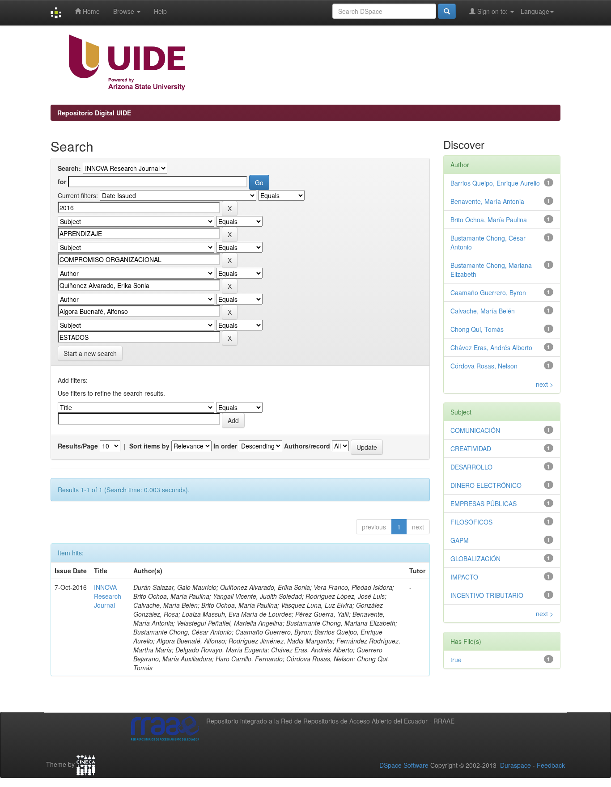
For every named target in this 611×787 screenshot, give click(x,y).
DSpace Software (404, 765)
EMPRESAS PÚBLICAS (483, 503)
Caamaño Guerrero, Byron (488, 292)
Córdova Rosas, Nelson (484, 365)
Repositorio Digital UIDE (94, 112)
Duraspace (515, 765)
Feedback (551, 765)
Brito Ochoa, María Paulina (488, 219)
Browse (124, 11)
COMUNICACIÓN (475, 430)
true (456, 659)
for (62, 181)
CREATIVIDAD (470, 448)
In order (225, 445)
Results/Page (78, 445)
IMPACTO (464, 576)
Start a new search (90, 353)
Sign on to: (492, 11)
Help (160, 11)
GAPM (459, 540)
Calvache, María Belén (482, 310)
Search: (69, 168)
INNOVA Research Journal (107, 596)
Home (90, 11)
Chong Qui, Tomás (477, 329)
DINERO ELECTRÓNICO (486, 485)
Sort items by (149, 445)
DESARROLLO (471, 466)
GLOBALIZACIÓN (475, 558)
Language (535, 11)
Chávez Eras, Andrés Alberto (491, 347)
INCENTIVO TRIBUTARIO (486, 595)
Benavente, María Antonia (487, 201)
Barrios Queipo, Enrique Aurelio (495, 182)
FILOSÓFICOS (471, 521)
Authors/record (307, 445)
